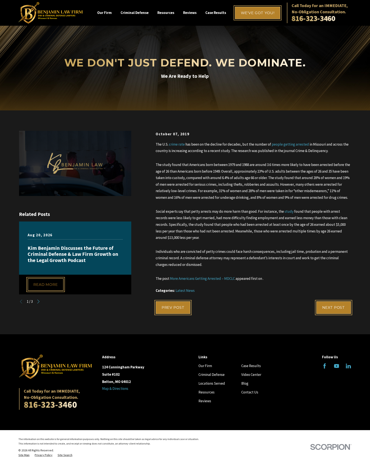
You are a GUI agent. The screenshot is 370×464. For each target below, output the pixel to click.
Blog (244, 383)
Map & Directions (115, 388)
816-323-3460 (313, 18)
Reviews (204, 401)
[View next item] (38, 302)
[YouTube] (336, 366)
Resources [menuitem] (165, 12)
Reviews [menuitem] (190, 12)
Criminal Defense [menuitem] (135, 12)
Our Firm (205, 365)
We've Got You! (258, 13)
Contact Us (249, 392)
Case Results (251, 365)
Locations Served (211, 383)
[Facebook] (324, 366)
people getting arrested (290, 144)
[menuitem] (24, 455)
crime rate (177, 144)
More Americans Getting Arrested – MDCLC (202, 278)
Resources (206, 392)
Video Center (251, 374)
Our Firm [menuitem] (104, 12)
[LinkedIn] (348, 366)
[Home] (50, 13)
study (289, 211)
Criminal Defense (211, 374)
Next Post (333, 307)
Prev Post (173, 307)
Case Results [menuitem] (215, 12)
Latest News (185, 290)
